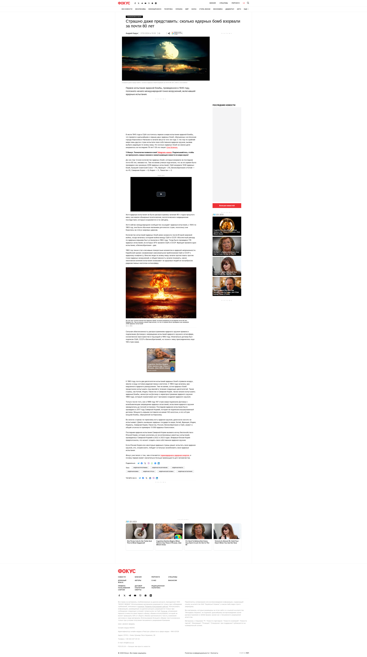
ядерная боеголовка (166, 471)
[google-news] (145, 595)
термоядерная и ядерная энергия (174, 455)
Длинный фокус (122, 581)
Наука (193, 9)
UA (244, 3)
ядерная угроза (149, 471)
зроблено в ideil (244, 653)
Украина (178, 9)
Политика (168, 9)
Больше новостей (227, 206)
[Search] (248, 2)
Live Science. (172, 147)
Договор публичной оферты (140, 588)
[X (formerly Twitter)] (138, 3)
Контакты (214, 653)
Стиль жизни (204, 9)
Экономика (218, 9)
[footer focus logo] (127, 571)
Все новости (127, 9)
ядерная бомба (133, 471)
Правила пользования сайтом (124, 588)
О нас (153, 580)
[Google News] (152, 3)
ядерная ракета (178, 467)
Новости (122, 577)
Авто (239, 9)
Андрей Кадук (132, 33)
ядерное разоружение (160, 467)
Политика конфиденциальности (197, 653)
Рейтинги (236, 3)
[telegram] (130, 595)
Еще (245, 9)
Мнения (212, 3)
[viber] (140, 595)
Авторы (138, 580)
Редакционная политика (157, 587)
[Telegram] (142, 3)
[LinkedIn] (156, 3)
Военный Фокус (155, 9)
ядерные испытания (185, 471)
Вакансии (172, 580)
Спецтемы (224, 3)
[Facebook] (135, 3)
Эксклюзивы (140, 9)
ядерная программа (140, 467)
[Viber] (149, 3)
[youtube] (135, 595)
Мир (187, 9)
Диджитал (229, 9)
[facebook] (119, 595)
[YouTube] (145, 3)
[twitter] (124, 595)
